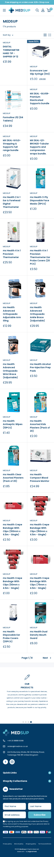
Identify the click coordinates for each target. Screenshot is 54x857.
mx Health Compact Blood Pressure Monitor (39, 478)
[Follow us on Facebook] (5, 761)
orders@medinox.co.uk (17, 746)
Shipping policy (31, 844)
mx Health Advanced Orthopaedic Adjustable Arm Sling (12, 314)
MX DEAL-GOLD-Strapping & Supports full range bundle (12, 145)
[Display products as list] (50, 35)
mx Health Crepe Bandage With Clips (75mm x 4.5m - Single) (39, 583)
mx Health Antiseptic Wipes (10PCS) (12, 424)
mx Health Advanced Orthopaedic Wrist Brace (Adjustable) (10, 371)
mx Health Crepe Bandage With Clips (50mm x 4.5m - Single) (12, 583)
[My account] (42, 10)
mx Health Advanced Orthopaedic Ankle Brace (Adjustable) (37, 314)
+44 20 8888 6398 (15, 740)
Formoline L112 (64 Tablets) (13, 119)
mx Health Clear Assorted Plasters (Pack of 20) (13, 478)
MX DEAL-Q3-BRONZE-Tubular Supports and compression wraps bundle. (39, 147)
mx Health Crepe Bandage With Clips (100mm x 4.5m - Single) (12, 529)
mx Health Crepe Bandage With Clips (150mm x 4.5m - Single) (39, 529)
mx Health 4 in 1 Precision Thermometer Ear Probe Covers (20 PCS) (40, 257)
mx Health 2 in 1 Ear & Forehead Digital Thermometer (11, 202)
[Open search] (37, 10)
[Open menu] (4, 10)
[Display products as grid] (45, 35)
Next (45, 657)
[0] (49, 10)
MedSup (33, 66)
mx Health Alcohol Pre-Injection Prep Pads (40, 367)
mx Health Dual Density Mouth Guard (38, 635)
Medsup (6, 42)
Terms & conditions (44, 844)
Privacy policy (7, 844)
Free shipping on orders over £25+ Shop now (27, 2)
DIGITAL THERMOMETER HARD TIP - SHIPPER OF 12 (11, 51)
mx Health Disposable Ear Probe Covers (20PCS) (11, 636)
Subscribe (40, 814)
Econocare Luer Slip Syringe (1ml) (40, 72)
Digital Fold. (32, 851)
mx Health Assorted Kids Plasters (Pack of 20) (40, 425)
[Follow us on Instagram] (12, 761)
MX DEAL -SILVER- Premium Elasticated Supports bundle (39, 98)
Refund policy (18, 844)
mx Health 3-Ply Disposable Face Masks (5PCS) (39, 200)
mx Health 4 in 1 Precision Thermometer (12, 254)
